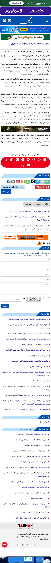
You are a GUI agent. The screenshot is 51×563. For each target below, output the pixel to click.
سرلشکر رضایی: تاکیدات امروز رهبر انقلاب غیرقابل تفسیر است (27, 339)
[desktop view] (9, 20)
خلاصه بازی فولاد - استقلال (39, 367)
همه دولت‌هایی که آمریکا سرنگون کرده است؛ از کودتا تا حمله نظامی (25, 409)
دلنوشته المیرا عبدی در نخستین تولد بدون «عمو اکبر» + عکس (26, 467)
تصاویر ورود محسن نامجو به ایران (36, 445)
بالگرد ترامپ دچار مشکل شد (38, 381)
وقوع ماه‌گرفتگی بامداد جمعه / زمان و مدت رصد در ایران (28, 482)
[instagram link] (17, 159)
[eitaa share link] (23, 182)
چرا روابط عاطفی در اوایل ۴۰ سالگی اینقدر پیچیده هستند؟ (28, 319)
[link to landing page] (26, 21)
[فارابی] (25, 37)
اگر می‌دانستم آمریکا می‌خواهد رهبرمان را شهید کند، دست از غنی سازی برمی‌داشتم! (27, 475)
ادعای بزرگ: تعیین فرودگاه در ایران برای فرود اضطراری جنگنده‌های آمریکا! (27, 505)
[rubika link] (45, 159)
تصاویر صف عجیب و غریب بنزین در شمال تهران (31, 493)
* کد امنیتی (46, 298)
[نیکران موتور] (25, 129)
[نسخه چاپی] (47, 182)
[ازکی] (25, 29)
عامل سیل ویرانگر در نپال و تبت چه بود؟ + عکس (30, 512)
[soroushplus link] (23, 159)
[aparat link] (23, 165)
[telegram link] (34, 159)
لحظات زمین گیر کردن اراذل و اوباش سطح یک (31, 518)
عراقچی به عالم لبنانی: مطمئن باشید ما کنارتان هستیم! (29, 361)
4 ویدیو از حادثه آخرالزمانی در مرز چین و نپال (32, 434)
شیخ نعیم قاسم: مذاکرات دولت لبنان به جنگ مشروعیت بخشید (26, 395)
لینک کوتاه (44, 187)
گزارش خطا (46, 243)
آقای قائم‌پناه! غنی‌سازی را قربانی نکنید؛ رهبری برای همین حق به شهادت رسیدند (28, 326)
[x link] (6, 159)
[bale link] (28, 159)
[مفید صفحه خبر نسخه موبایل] (25, 11)
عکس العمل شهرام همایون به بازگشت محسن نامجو (29, 456)
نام (49, 259)
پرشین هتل (43, 422)
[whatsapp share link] (28, 182)
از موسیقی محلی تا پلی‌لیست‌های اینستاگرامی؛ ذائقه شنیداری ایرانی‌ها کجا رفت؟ (28, 219)
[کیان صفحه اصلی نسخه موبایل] (25, 559)
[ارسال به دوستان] (42, 182)
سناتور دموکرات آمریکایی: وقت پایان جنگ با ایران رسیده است (27, 333)
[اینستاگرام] (18, 181)
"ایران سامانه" (20, 545)
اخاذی (46, 204)
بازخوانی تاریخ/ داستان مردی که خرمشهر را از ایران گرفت (28, 211)
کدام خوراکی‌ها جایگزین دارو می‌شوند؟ (34, 462)
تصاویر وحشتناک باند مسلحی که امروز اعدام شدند (30, 440)
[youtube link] (28, 165)
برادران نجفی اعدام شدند (39, 498)
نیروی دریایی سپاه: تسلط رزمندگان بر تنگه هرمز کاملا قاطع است (27, 350)
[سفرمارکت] (25, 237)
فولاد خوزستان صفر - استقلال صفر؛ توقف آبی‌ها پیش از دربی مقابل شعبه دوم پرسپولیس (26, 374)
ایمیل (48, 269)
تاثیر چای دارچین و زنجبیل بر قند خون (34, 487)
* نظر (48, 280)
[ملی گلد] (25, 3)
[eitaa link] (11, 159)
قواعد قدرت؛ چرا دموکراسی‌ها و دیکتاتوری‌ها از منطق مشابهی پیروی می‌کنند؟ (26, 388)
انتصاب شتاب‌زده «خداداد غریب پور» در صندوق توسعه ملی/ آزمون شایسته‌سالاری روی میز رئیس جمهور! (26, 227)
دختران (37, 204)
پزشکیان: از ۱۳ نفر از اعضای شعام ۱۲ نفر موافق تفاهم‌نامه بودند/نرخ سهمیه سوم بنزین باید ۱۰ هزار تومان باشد (26, 403)
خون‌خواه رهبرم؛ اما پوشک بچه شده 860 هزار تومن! (30, 451)
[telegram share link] (37, 182)
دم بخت (28, 204)
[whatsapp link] (39, 159)
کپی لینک (5, 191)
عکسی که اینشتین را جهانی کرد (37, 356)
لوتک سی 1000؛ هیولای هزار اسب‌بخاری (35, 344)
